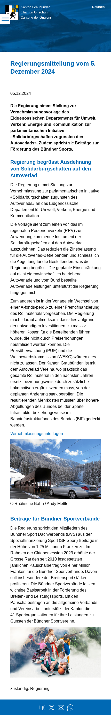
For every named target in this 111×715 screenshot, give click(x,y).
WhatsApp (70, 707)
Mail (61, 707)
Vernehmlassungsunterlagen (36, 433)
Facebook (42, 707)
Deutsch (98, 7)
